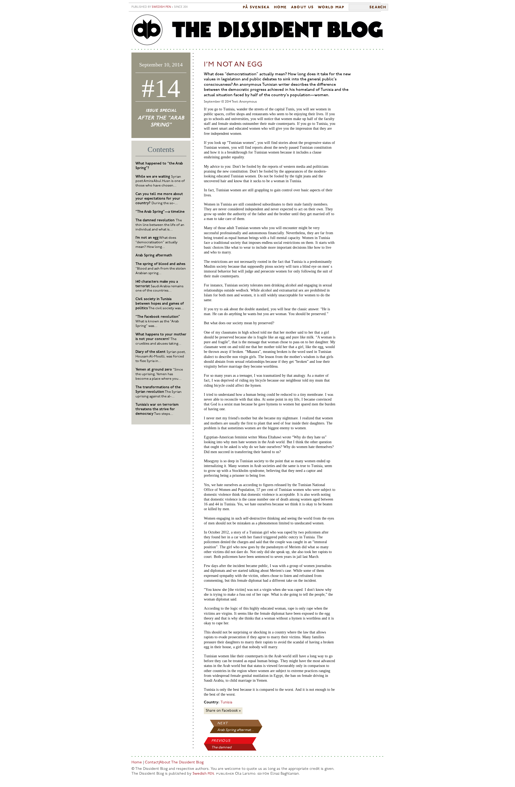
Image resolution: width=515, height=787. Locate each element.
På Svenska (256, 7)
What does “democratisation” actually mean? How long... (156, 242)
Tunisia (226, 702)
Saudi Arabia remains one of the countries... (159, 286)
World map (331, 7)
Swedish (203, 774)
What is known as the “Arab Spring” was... (157, 321)
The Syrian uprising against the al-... (158, 392)
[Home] (257, 30)
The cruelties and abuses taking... (160, 339)
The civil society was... (159, 303)
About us (302, 7)
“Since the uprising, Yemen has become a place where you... (159, 374)
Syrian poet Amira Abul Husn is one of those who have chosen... (160, 181)
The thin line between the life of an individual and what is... (159, 225)
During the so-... (159, 198)
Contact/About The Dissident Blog (174, 762)
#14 (161, 88)
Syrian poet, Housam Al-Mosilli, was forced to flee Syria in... (160, 356)
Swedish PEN (161, 7)
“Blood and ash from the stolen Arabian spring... (160, 268)
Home (280, 7)
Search (377, 7)
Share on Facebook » (223, 711)
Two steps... (157, 409)
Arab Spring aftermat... (235, 730)
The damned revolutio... (221, 748)
